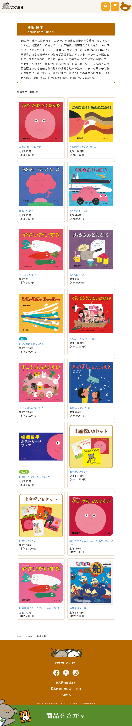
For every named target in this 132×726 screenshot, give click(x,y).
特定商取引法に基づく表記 (66, 688)
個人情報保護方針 (66, 682)
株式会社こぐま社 (66, 663)
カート (115, 8)
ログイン (105, 8)
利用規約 (66, 694)
